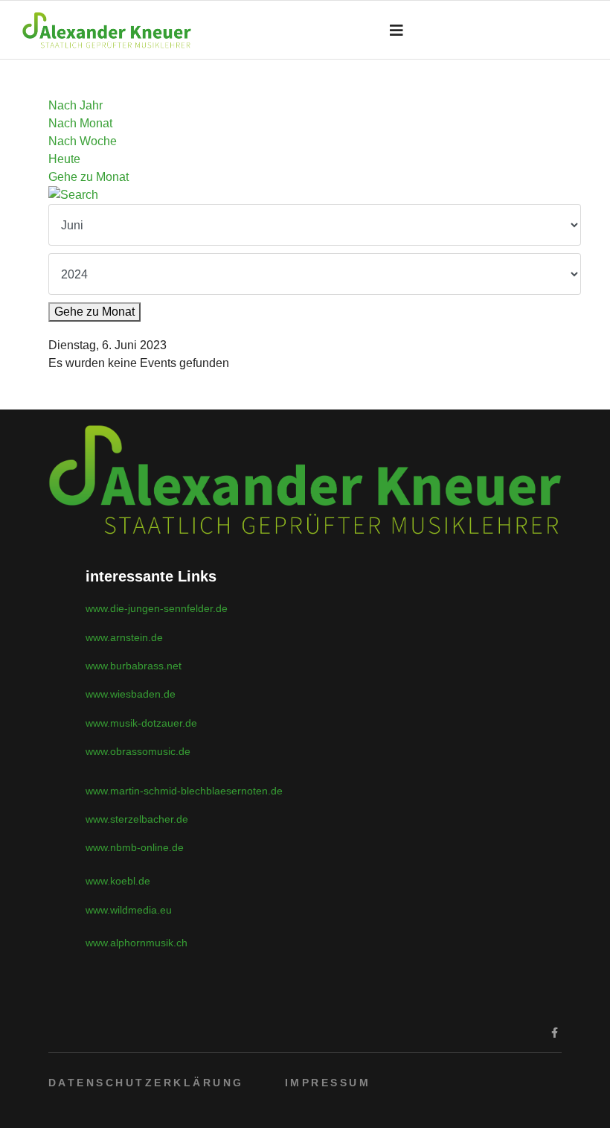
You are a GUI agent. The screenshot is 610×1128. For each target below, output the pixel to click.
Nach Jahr (75, 105)
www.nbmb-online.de (135, 847)
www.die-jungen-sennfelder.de (157, 608)
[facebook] (554, 1033)
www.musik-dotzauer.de (141, 723)
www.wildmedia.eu (129, 910)
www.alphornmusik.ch (136, 943)
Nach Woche (82, 141)
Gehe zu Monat (88, 177)
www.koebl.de (118, 881)
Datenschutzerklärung (146, 1083)
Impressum (327, 1083)
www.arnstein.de (124, 637)
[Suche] (305, 195)
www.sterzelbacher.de (137, 819)
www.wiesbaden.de (131, 694)
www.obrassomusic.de (138, 751)
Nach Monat (80, 123)
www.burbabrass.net (134, 666)
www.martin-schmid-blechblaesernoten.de (184, 791)
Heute (64, 159)
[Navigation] (396, 30)
